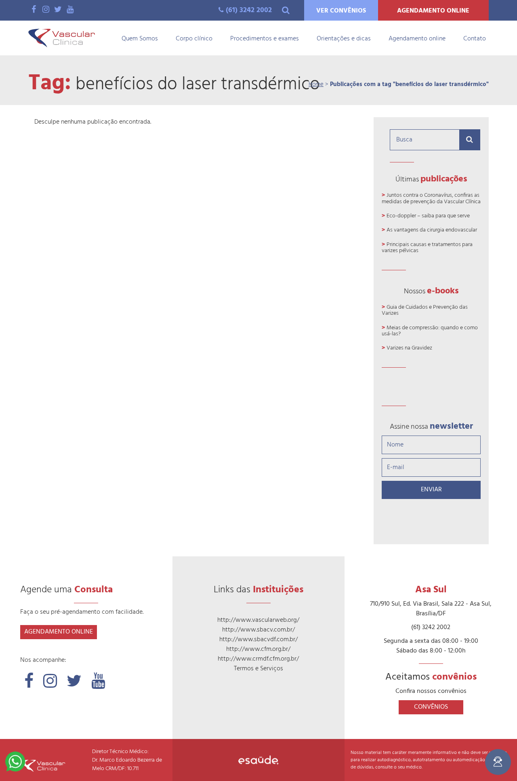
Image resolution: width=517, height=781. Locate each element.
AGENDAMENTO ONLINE (433, 11)
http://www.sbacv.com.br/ (258, 630)
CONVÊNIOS (431, 707)
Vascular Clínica (61, 38)
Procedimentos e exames (264, 39)
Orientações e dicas (344, 39)
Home (316, 84)
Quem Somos (140, 39)
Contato (474, 39)
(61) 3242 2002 (249, 10)
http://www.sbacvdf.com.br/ (258, 639)
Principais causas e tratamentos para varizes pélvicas (427, 247)
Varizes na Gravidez (409, 348)
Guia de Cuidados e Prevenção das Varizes (425, 310)
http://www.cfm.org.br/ (258, 649)
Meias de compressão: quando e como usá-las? (430, 331)
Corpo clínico (194, 39)
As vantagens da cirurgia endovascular (432, 230)
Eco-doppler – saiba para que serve (428, 216)
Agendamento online (417, 39)
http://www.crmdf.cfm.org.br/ (258, 659)
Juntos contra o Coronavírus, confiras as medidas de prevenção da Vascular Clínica (431, 198)
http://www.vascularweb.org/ (258, 620)
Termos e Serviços (258, 669)
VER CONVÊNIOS (341, 11)
